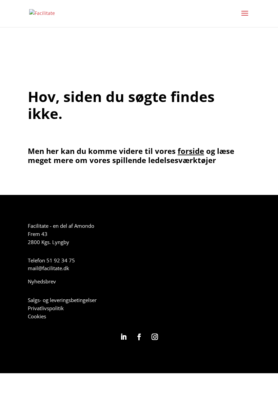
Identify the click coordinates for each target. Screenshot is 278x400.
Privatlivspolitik (46, 308)
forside (191, 151)
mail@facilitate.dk (48, 268)
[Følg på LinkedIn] (123, 337)
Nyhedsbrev (42, 281)
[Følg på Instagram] (154, 337)
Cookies (37, 316)
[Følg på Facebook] (139, 337)
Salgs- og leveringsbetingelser (62, 300)
